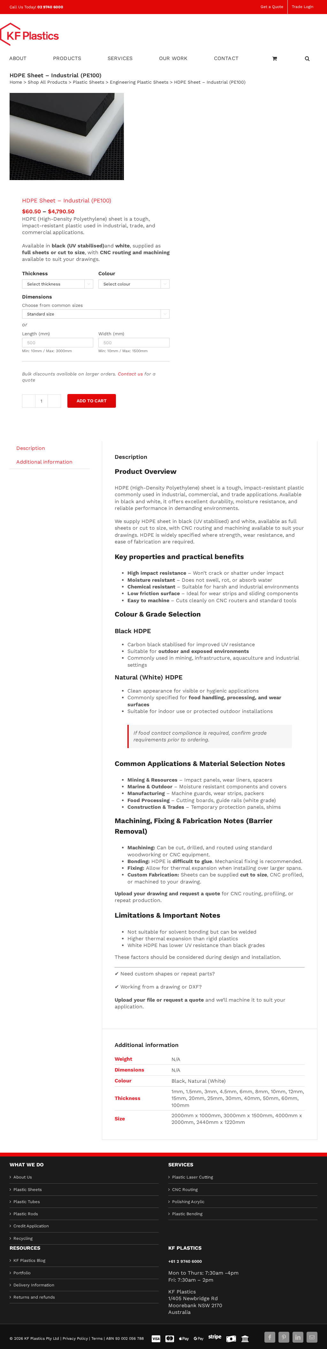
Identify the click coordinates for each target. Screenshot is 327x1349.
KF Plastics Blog (29, 1260)
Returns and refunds (34, 1297)
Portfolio (22, 1272)
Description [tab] (30, 448)
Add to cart (92, 400)
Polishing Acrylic (188, 1201)
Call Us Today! (36, 7)
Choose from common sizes (52, 305)
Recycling (23, 1238)
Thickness (35, 273)
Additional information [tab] (44, 462)
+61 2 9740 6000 (185, 1261)
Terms (97, 1338)
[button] (307, 58)
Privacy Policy (75, 1338)
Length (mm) (36, 333)
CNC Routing (185, 1189)
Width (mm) (111, 333)
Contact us (130, 373)
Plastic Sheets (27, 1189)
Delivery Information (33, 1285)
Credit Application (31, 1226)
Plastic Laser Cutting (192, 1177)
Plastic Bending (187, 1213)
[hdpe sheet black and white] (83, 136)
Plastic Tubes (26, 1201)
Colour (106, 273)
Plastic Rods (25, 1213)
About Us (22, 1177)
